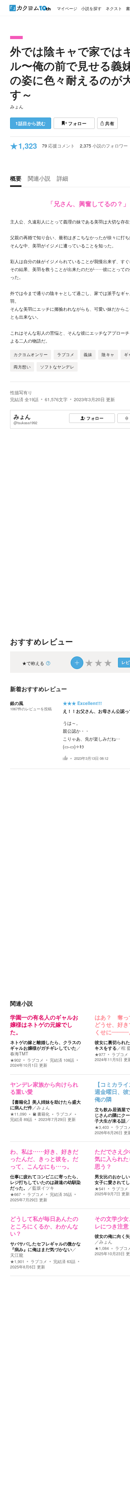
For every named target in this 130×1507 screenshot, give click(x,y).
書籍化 (43, 1114)
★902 (15, 1060)
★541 (100, 1188)
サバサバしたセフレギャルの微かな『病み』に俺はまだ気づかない (45, 1246)
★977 (100, 1054)
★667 (15, 1194)
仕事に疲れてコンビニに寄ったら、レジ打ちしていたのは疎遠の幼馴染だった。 (45, 1182)
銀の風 (16, 703)
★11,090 (18, 1114)
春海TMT (19, 1053)
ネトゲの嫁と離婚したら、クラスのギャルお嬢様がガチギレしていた (45, 1045)
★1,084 (102, 1248)
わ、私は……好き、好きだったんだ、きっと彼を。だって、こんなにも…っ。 (44, 1159)
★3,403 (102, 1127)
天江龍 (16, 1255)
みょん (16, 106)
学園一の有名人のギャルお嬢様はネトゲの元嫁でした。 (44, 1025)
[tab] (17, 180)
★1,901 (17, 1261)
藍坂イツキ (43, 1188)
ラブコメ (35, 1060)
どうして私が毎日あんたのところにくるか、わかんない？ (44, 1226)
